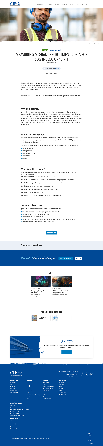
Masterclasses (13, 390)
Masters (49, 5)
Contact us (12, 405)
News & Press (46, 390)
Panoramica (13, 382)
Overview (29, 387)
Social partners (62, 392)
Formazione (40, 5)
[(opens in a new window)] (82, 374)
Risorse (64, 5)
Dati (28, 393)
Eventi (28, 397)
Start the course (51, 232)
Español (89, 440)
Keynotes (29, 398)
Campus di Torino (14, 413)
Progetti (57, 5)
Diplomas (12, 388)
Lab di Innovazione (47, 398)
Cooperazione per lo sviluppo (34, 395)
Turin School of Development (17, 415)
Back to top (99, 443)
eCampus (72, 5)
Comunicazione (30, 389)
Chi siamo (80, 5)
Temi (60, 390)
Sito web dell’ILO (14, 429)
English (57, 68)
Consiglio (61, 384)
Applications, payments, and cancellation (20, 409)
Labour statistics (55, 50)
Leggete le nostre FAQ (65, 258)
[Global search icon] (91, 5)
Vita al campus (13, 423)
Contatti (78, 258)
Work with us (62, 394)
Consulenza (29, 391)
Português (90, 443)
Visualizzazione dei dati (48, 386)
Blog (11, 427)
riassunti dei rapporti (48, 388)
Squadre (61, 388)
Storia (60, 386)
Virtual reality (13, 425)
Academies (12, 386)
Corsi (11, 384)
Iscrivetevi (66, 352)
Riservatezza (46, 438)
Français (89, 438)
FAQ (11, 407)
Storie (44, 384)
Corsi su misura (14, 392)
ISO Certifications (14, 411)
